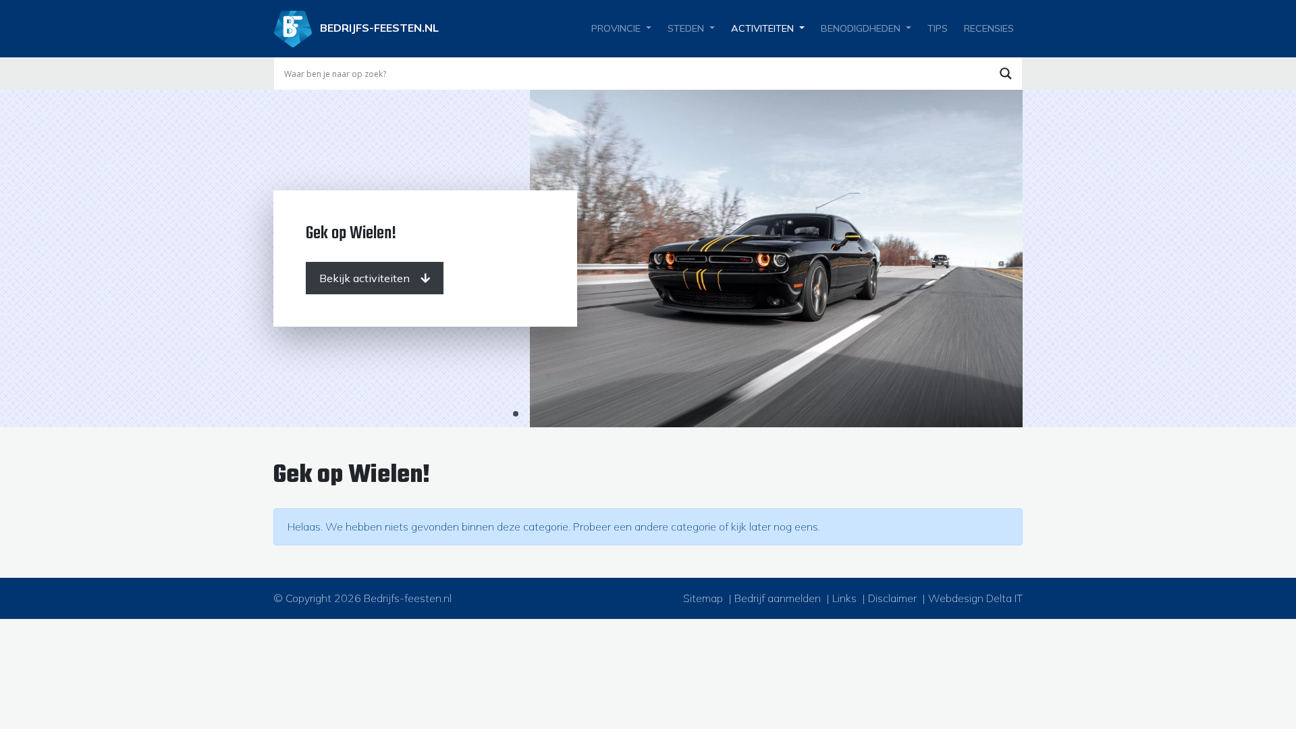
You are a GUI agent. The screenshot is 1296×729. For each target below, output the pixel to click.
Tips (937, 28)
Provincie (616, 28)
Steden (686, 28)
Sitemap (703, 598)
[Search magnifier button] (1006, 73)
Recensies (989, 28)
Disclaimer (892, 598)
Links (844, 598)
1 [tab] (515, 413)
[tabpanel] (648, 258)
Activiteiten (762, 28)
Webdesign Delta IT (975, 598)
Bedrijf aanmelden (777, 598)
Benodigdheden (860, 28)
